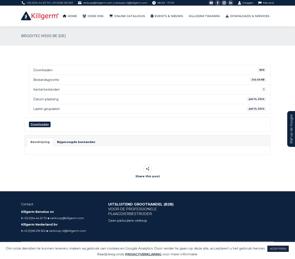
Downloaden (40, 124)
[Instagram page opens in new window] (224, 3)
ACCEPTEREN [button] (278, 248)
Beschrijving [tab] (40, 142)
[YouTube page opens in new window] (211, 3)
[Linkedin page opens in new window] (230, 3)
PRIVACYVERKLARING (143, 254)
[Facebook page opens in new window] (217, 3)
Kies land (268, 2)
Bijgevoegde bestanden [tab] (76, 142)
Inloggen (247, 2)
